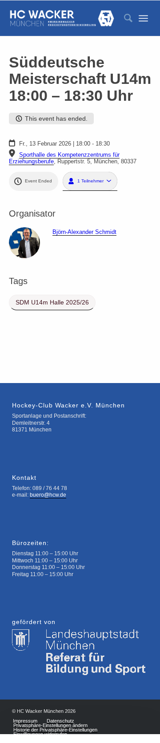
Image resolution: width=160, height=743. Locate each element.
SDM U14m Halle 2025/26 (52, 302)
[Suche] (123, 18)
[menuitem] (123, 18)
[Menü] (143, 18)
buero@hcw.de (48, 495)
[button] (90, 181)
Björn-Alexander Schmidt (84, 232)
